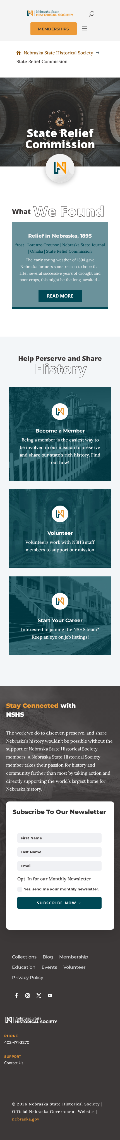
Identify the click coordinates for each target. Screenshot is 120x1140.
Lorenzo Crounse (43, 244)
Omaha (36, 251)
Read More (60, 296)
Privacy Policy (27, 977)
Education (23, 967)
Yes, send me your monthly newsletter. (61, 889)
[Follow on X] (38, 995)
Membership (73, 957)
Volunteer (74, 967)
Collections (24, 957)
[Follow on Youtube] (49, 995)
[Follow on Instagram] (27, 995)
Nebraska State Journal (83, 244)
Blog (48, 957)
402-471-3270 (16, 1042)
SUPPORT (12, 1056)
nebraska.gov (25, 1119)
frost (19, 244)
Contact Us (13, 1063)
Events (49, 967)
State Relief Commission (69, 251)
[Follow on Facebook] (16, 995)
